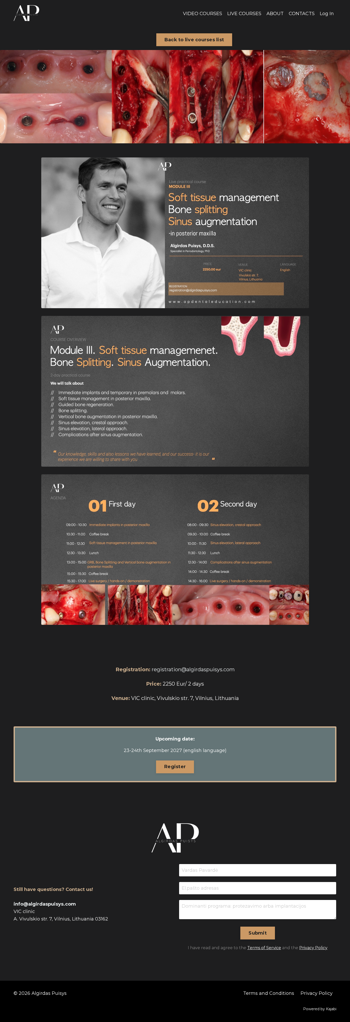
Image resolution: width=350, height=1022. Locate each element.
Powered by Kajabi (319, 1009)
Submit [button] (258, 933)
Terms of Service (264, 947)
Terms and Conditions (268, 993)
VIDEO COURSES (202, 13)
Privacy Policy (313, 947)
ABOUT (275, 13)
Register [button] (175, 766)
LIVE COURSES (244, 13)
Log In (327, 13)
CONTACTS (302, 13)
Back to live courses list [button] (194, 40)
